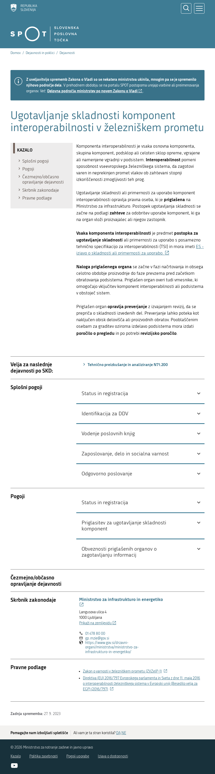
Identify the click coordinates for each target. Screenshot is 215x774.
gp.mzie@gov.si (97, 638)
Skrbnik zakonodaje (40, 190)
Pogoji (28, 168)
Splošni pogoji (35, 161)
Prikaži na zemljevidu (97, 623)
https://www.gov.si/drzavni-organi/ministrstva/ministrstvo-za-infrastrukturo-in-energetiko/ (112, 647)
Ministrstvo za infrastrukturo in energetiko (121, 602)
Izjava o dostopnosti (113, 756)
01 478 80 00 (95, 633)
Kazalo (15, 756)
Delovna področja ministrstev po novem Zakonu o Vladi (95, 91)
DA (118, 733)
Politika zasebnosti (43, 756)
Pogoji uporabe (77, 756)
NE (123, 733)
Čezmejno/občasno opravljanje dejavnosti (43, 179)
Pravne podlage (37, 198)
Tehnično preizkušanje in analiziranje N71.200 (127, 364)
